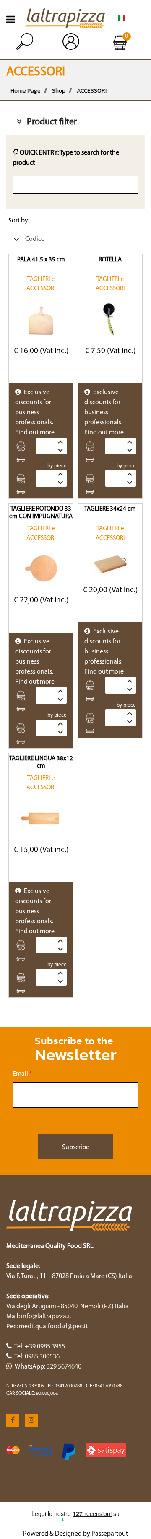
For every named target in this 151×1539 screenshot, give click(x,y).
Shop (58, 90)
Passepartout (109, 1534)
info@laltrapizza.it (46, 1316)
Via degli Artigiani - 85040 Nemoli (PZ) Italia (67, 1306)
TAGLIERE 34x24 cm (110, 509)
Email (22, 1074)
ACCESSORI (92, 90)
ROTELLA (110, 260)
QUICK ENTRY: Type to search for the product (66, 158)
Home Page (25, 90)
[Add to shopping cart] (23, 446)
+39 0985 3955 (45, 1346)
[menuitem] (121, 18)
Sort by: (18, 220)
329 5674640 (64, 1366)
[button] (75, 1146)
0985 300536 (42, 1356)
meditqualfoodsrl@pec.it (53, 1326)
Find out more (35, 432)
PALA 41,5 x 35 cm (41, 260)
